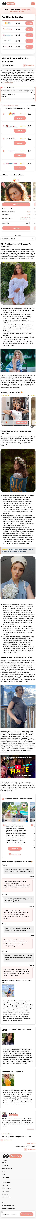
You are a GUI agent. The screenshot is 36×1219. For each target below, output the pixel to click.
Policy (3, 1174)
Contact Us (5, 1165)
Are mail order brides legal (8, 1208)
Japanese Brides (6, 1182)
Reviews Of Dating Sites (8, 1205)
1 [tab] (15, 235)
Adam (4, 865)
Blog (3, 1202)
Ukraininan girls (9, 82)
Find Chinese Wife (6, 1188)
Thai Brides (5, 1185)
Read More (30, 1128)
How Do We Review (7, 1168)
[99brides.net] (8, 3)
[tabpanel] (16, 204)
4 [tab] (19, 235)
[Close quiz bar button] (2, 1212)
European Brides (15, 9)
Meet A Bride (21, 422)
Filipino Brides (5, 1191)
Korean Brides (5, 1194)
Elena (32, 877)
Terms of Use (5, 1177)
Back (6, 9)
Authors (4, 1162)
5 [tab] (20, 235)
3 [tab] (18, 235)
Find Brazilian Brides (7, 1197)
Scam (3, 1171)
